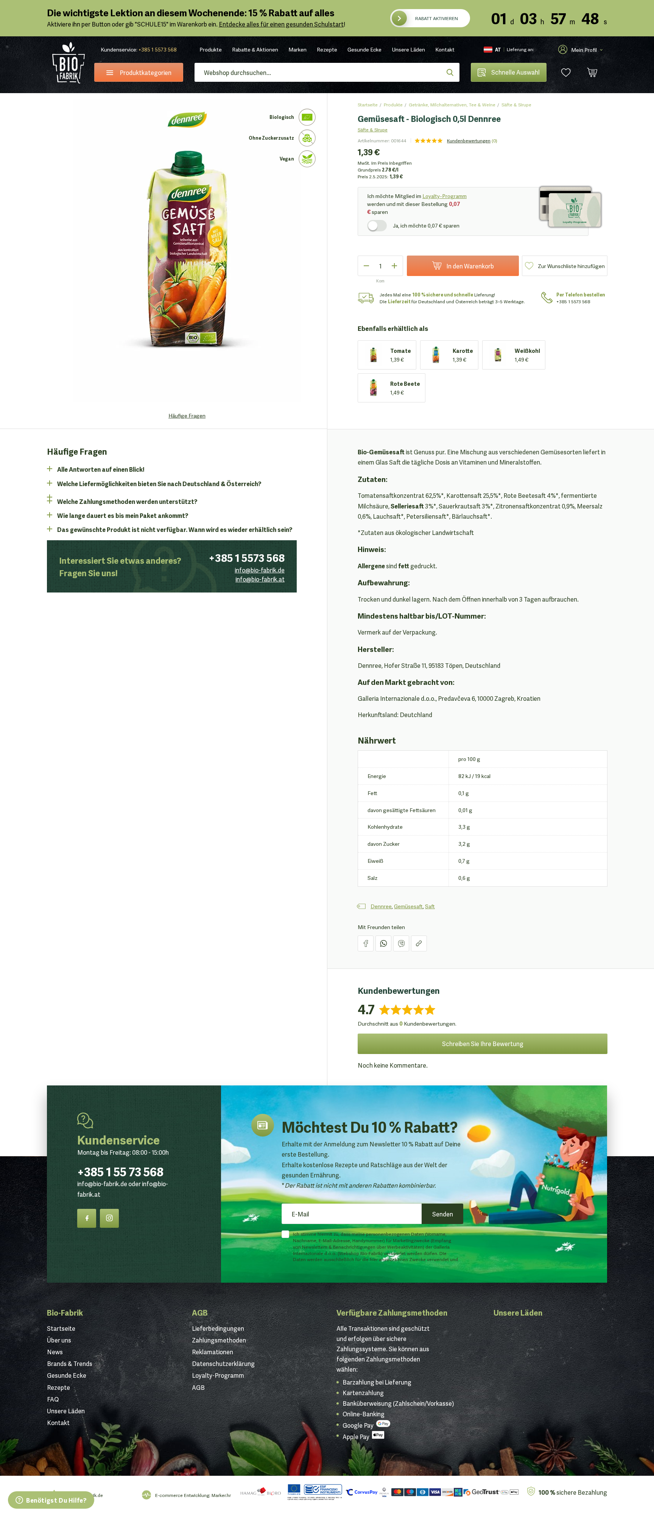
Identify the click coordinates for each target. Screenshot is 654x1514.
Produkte (210, 49)
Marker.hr (221, 1495)
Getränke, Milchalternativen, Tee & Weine (452, 104)
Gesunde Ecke (364, 49)
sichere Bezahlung (573, 1491)
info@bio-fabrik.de (260, 570)
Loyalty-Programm (444, 196)
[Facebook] (86, 1218)
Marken (297, 49)
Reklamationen (212, 1351)
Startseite (368, 104)
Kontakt (445, 49)
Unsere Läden (408, 49)
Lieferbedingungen (218, 1328)
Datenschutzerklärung (223, 1363)
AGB (200, 1312)
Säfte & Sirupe (516, 104)
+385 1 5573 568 (158, 49)
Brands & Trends (69, 1363)
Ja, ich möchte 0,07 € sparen (426, 225)
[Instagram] (109, 1218)
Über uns (59, 1340)
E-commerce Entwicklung (182, 1495)
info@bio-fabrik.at (260, 579)
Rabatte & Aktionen (255, 49)
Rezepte (327, 49)
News (55, 1351)
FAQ (53, 1399)
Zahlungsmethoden (219, 1340)
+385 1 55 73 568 (120, 1171)
